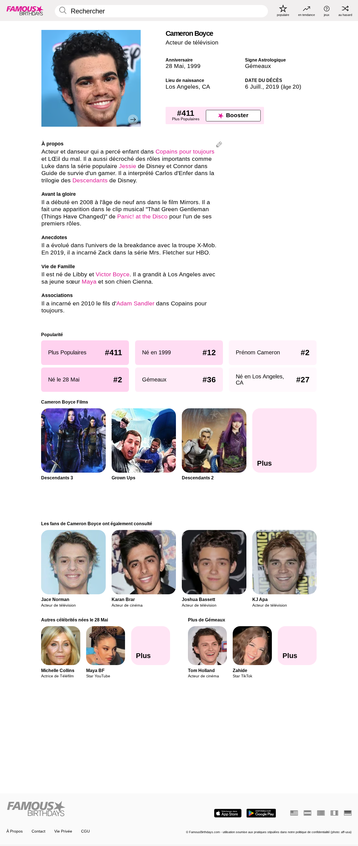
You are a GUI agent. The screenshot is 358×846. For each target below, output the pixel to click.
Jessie (127, 166)
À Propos (14, 831)
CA (206, 86)
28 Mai (175, 66)
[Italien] (334, 813)
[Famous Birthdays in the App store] (227, 813)
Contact (38, 831)
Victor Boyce (112, 274)
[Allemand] (348, 813)
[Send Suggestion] (219, 145)
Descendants (90, 180)
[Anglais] (294, 813)
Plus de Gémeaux (206, 619)
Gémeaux (258, 66)
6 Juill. (253, 86)
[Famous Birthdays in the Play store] (261, 813)
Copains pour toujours (185, 151)
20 (291, 86)
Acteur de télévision (192, 42)
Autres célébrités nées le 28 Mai (74, 619)
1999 (194, 66)
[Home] (91, 809)
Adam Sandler (135, 303)
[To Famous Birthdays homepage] (25, 10)
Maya (90, 281)
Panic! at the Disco (142, 216)
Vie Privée (63, 831)
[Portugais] (321, 813)
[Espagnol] (307, 813)
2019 (272, 86)
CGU (85, 831)
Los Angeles (182, 86)
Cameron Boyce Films (64, 401)
